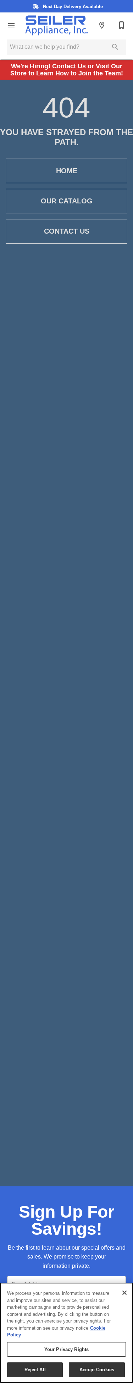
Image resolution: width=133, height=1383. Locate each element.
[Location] (101, 25)
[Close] (124, 1292)
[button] (11, 25)
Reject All (35, 1369)
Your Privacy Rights (66, 1349)
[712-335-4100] (121, 25)
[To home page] (56, 25)
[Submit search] (115, 47)
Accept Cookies (96, 1369)
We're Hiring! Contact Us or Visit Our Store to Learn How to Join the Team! (66, 70)
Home (66, 171)
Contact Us (66, 231)
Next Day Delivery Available (72, 6)
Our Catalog (67, 201)
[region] (66, 1333)
